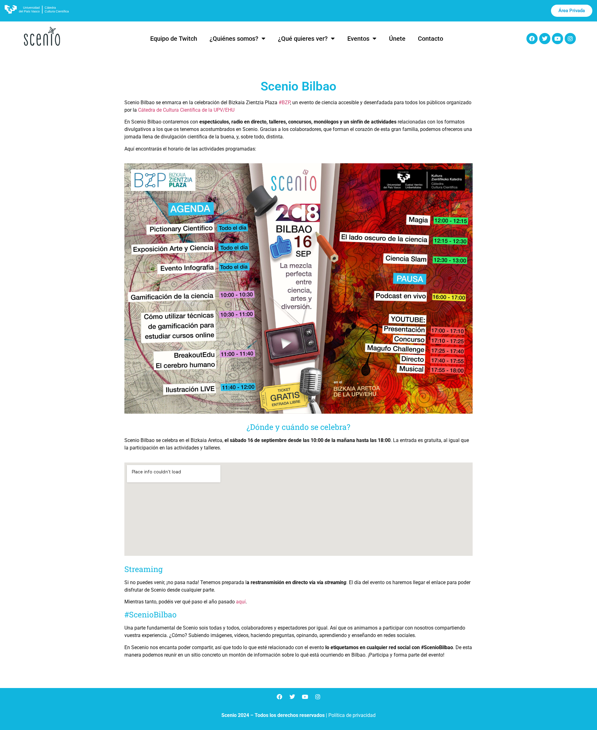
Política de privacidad (352, 715)
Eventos (358, 38)
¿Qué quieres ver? (303, 38)
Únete (397, 38)
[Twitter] (544, 38)
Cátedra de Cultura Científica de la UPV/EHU (186, 110)
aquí (241, 602)
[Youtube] (557, 38)
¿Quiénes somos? (234, 38)
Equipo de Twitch (173, 38)
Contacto (430, 38)
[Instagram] (570, 38)
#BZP (284, 102)
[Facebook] (532, 38)
